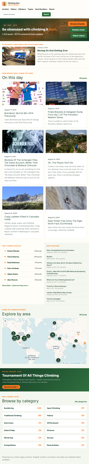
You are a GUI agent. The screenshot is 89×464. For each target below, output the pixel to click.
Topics (30, 9)
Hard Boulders (41, 9)
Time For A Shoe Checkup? (56, 286)
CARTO (84, 363)
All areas (83, 315)
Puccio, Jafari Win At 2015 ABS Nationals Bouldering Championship (66, 272)
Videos (13, 9)
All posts (83, 78)
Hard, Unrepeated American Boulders (60, 250)
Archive (5, 9)
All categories (81, 401)
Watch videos (79, 36)
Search (46, 14)
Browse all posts (77, 24)
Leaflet (66, 363)
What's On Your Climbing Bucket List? (61, 280)
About (51, 9)
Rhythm (49, 256)
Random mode (78, 30)
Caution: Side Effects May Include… (60, 292)
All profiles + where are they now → (15, 285)
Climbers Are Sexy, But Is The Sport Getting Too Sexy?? (64, 264)
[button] (78, 334)
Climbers (22, 9)
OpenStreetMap (75, 363)
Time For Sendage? (54, 299)
